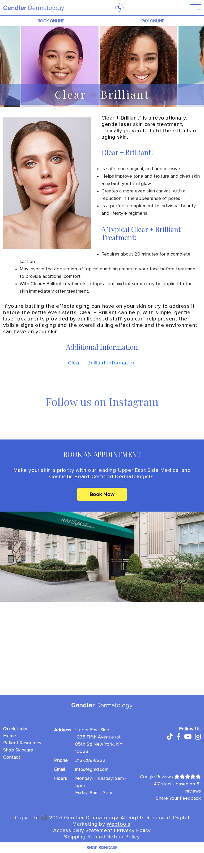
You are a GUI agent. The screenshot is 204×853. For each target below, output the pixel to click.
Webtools (118, 823)
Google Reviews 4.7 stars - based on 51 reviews (170, 783)
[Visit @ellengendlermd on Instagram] (198, 737)
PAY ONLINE (153, 21)
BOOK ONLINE (51, 21)
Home (9, 735)
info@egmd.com (91, 769)
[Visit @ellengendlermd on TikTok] (169, 737)
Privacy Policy (134, 830)
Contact (11, 757)
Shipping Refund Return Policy (102, 836)
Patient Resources (22, 742)
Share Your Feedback (178, 798)
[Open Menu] (192, 7)
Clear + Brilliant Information (102, 363)
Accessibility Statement (82, 830)
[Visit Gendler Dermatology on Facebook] (178, 737)
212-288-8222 (90, 760)
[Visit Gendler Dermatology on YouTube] (188, 737)
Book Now (102, 494)
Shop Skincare (18, 750)
